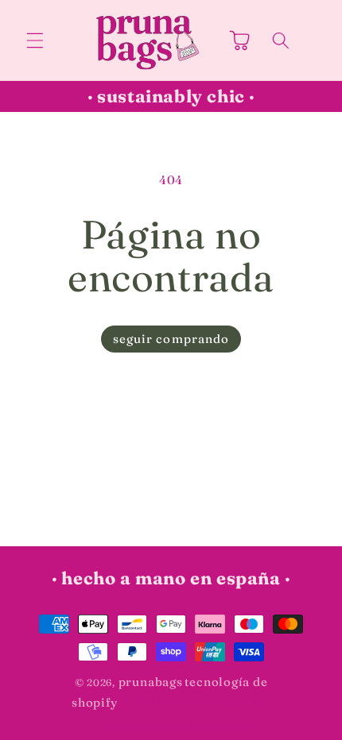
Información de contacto (180, 726)
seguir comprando (171, 338)
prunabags (151, 681)
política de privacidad (202, 702)
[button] (35, 40)
